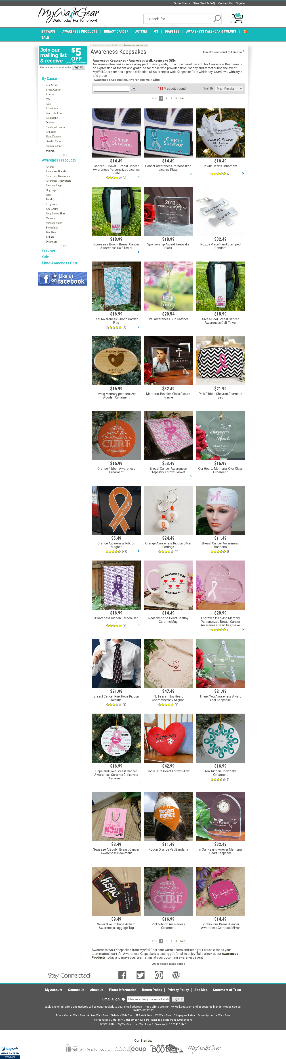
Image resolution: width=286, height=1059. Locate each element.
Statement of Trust (227, 990)
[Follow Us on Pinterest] (159, 975)
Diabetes (50, 122)
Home (95, 45)
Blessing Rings (54, 185)
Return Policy (152, 990)
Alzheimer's (52, 108)
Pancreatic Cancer (55, 113)
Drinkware (51, 241)
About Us (96, 990)
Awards (50, 166)
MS (48, 99)
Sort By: (208, 88)
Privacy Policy (178, 990)
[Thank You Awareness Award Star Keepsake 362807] (220, 663)
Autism (50, 94)
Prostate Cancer (54, 145)
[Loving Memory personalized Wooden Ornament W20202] (116, 360)
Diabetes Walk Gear (121, 1015)
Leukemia (51, 131)
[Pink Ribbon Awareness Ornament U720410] (168, 891)
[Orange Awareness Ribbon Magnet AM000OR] (116, 510)
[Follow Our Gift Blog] (176, 975)
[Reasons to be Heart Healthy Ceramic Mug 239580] (168, 585)
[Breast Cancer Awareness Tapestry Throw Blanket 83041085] (168, 435)
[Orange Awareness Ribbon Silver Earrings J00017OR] (168, 510)
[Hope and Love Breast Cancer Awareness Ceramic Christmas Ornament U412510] (116, 738)
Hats (48, 194)
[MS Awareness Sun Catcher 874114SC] (168, 286)
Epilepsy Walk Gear (184, 1015)
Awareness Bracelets (57, 171)
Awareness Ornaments (58, 176)
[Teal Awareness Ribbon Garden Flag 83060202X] (116, 286)
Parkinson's (52, 117)
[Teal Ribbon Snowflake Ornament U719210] (220, 738)
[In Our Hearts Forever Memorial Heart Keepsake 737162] (220, 816)
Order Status (182, 3)
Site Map (200, 990)
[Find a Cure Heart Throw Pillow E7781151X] (168, 738)
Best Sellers (52, 85)
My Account (53, 990)
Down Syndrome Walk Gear (214, 1015)
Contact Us (225, 3)
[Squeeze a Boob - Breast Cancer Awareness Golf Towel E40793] (116, 211)
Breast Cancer (53, 89)
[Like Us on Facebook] (122, 975)
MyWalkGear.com (128, 1024)
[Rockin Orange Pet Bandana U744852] (168, 816)
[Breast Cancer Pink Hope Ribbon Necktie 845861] (116, 663)
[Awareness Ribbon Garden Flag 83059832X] (116, 585)
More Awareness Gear (60, 263)
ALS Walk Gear (144, 1015)
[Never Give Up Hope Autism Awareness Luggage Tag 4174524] (116, 891)
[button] (10, 1052)
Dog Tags (51, 190)
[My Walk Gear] (68, 15)
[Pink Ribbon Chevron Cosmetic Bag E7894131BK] (220, 360)
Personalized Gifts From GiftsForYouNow (118, 1019)
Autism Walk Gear (97, 1015)
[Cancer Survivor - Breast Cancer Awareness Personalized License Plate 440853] (116, 133)
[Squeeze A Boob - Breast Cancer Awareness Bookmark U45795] (116, 816)
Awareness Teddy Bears (58, 180)
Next (182, 98)
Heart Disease (53, 136)
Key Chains (52, 208)
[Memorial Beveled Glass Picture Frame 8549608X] (168, 360)
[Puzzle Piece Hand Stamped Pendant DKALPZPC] (220, 211)
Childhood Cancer (55, 127)
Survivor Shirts (54, 222)
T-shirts (50, 237)
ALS (48, 103)
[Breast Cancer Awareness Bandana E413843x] (220, 510)
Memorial (51, 218)
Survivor (48, 251)
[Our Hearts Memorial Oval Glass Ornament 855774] (220, 435)
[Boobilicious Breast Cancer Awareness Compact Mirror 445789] (220, 891)
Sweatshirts (52, 227)
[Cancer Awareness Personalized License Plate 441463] (168, 133)
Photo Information (123, 990)
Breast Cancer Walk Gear (70, 1015)
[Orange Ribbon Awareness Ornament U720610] (116, 435)
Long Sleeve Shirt (55, 213)
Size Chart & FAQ (204, 3)
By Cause (49, 78)
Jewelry (50, 199)
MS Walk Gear (163, 1015)
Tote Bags (51, 232)
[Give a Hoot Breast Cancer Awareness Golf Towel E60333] (220, 286)
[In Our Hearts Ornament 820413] (220, 133)
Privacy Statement (143, 1009)
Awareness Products (59, 160)
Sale (45, 257)
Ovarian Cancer (54, 141)
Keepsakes (51, 204)
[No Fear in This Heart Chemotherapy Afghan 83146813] (168, 663)
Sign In (240, 3)
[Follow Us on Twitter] (140, 975)
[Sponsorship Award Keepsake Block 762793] (168, 211)
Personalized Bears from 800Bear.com (169, 1019)
